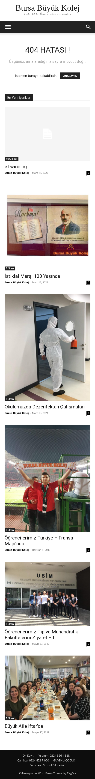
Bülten (10, 268)
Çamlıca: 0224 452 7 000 (33, 760)
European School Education (47, 765)
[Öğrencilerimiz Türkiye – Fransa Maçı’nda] (47, 478)
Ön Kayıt (28, 756)
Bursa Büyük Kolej (17, 172)
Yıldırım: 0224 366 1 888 (54, 756)
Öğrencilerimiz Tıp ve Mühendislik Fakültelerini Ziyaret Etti (41, 634)
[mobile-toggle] (7, 27)
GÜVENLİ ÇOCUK (64, 760)
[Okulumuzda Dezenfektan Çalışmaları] (47, 347)
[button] (88, 27)
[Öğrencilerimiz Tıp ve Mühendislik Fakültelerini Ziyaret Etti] (47, 594)
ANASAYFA (70, 76)
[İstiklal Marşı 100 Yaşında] (47, 227)
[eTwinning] (47, 134)
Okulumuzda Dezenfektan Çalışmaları (45, 407)
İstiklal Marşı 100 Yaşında (32, 276)
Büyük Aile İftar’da (24, 726)
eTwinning (16, 166)
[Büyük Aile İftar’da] (47, 688)
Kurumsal (11, 158)
